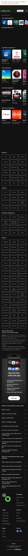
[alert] (14, 2)
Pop (6, 156)
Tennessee (5, 315)
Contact (18, 512)
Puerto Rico (22, 304)
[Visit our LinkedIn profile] (17, 531)
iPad (3, 534)
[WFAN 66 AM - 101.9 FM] (4, 22)
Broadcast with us (20, 505)
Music (22, 208)
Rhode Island (5, 310)
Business (22, 227)
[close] (27, 1)
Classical (6, 172)
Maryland (14, 273)
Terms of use (5, 512)
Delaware (14, 252)
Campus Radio (22, 202)
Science (22, 222)
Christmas (14, 208)
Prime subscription (20, 521)
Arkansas (5, 247)
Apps (17, 515)
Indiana (14, 263)
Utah (22, 315)
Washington (22, 320)
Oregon (5, 304)
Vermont (6, 320)
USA (15, 543)
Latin (5, 183)
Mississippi (22, 278)
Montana (14, 284)
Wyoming (22, 325)
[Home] (2, 15)
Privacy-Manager (6, 523)
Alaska (14, 242)
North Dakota (5, 299)
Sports (22, 192)
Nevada (5, 289)
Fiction (5, 232)
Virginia (14, 320)
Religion (14, 197)
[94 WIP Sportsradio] (15, 22)
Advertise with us (20, 502)
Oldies (22, 162)
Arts (6, 217)
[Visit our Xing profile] (20, 531)
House (14, 172)
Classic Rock (14, 177)
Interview (5, 208)
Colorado (22, 247)
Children (22, 197)
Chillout (6, 162)
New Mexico (6, 294)
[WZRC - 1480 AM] (9, 22)
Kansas (5, 268)
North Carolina (22, 294)
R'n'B (22, 183)
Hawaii (14, 257)
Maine (5, 273)
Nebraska (22, 284)
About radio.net (20, 497)
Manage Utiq (5, 521)
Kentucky (14, 268)
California (14, 247)
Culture (14, 192)
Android (4, 536)
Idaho (22, 257)
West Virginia (6, 325)
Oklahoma (22, 299)
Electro (5, 167)
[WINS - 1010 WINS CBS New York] (21, 22)
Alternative (14, 167)
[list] (14, 22)
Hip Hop (22, 156)
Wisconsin (14, 325)
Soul (6, 177)
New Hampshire (14, 289)
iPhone (4, 531)
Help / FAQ (18, 518)
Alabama (6, 242)
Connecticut (6, 252)
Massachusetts (22, 273)
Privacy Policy (5, 515)
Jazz (22, 172)
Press (17, 500)
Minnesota (13, 278)
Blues (22, 177)
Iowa (22, 263)
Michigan (6, 278)
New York (14, 294)
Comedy (14, 202)
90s (14, 183)
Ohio (14, 299)
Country (14, 162)
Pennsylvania (14, 304)
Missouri (6, 284)
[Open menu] (26, 11)
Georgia (5, 257)
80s (22, 167)
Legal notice (5, 518)
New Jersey (22, 289)
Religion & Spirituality (14, 222)
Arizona (22, 242)
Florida (22, 252)
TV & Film (14, 227)
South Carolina (14, 310)
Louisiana (22, 268)
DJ (5, 202)
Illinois (5, 263)
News (5, 192)
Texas (14, 315)
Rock (14, 156)
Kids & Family (5, 222)
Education (22, 217)
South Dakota (22, 310)
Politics (5, 197)
